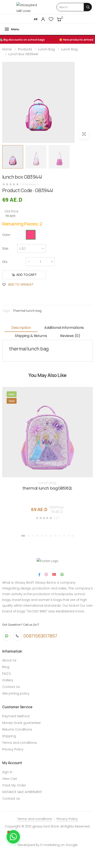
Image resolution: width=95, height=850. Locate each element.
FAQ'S (6, 673)
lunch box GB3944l (23, 54)
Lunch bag (46, 49)
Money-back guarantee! (21, 723)
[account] (43, 19)
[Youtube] (54, 574)
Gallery (7, 680)
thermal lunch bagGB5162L (47, 488)
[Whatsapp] (62, 574)
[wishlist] (51, 19)
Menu (15, 29)
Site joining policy (15, 693)
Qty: (5, 261)
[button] (23, 536)
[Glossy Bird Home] (28, 7)
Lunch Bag (69, 49)
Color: (6, 235)
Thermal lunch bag (27, 311)
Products (25, 49)
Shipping (9, 736)
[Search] (88, 7)
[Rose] (31, 235)
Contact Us (11, 687)
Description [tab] (21, 327)
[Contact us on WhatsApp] (13, 836)
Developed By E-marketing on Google (48, 845)
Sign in (7, 772)
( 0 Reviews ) (29, 184)
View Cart (9, 778)
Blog (5, 667)
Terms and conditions (19, 742)
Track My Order (14, 785)
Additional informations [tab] (64, 327)
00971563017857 (40, 636)
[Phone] (17, 636)
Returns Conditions (17, 729)
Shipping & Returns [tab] (31, 335)
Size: (5, 248)
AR (36, 19)
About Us (9, 660)
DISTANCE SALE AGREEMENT (22, 792)
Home (7, 49)
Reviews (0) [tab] (70, 335)
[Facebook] (39, 574)
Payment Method (15, 716)
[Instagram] (46, 574)
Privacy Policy (12, 749)
